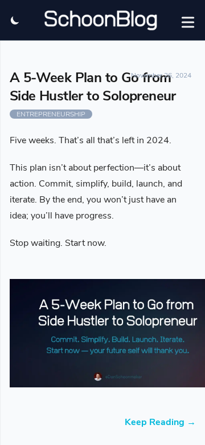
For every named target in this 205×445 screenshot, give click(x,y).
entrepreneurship (51, 114)
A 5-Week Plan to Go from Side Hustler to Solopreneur (93, 86)
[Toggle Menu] (188, 20)
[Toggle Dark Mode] (15, 20)
